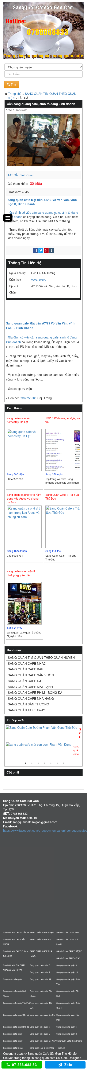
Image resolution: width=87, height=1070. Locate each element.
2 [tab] (32, 763)
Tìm (13, 84)
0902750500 (38, 279)
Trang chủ (15, 93)
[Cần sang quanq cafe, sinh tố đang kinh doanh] (43, 140)
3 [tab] (38, 763)
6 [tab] (57, 763)
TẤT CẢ (13, 175)
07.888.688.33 (24, 1064)
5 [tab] (51, 763)
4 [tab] (44, 763)
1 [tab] (25, 763)
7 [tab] (63, 763)
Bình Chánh (27, 175)
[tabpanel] (43, 742)
